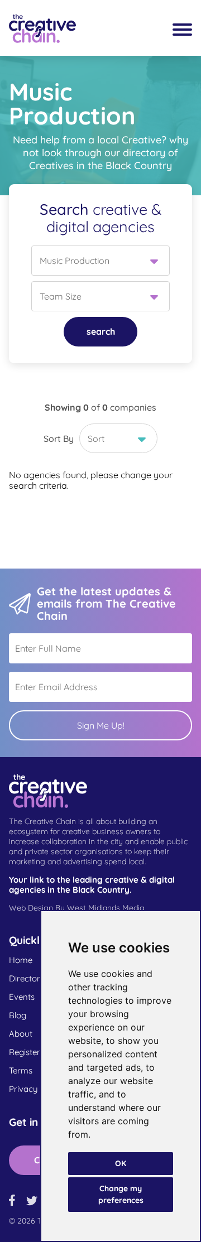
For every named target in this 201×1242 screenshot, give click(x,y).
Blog (17, 1015)
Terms (20, 1071)
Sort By (59, 439)
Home (20, 960)
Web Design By (76, 907)
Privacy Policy (36, 1089)
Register (24, 1052)
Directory (27, 979)
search (101, 331)
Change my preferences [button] (120, 1194)
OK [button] (120, 1163)
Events (22, 997)
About (20, 1034)
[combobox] (100, 260)
